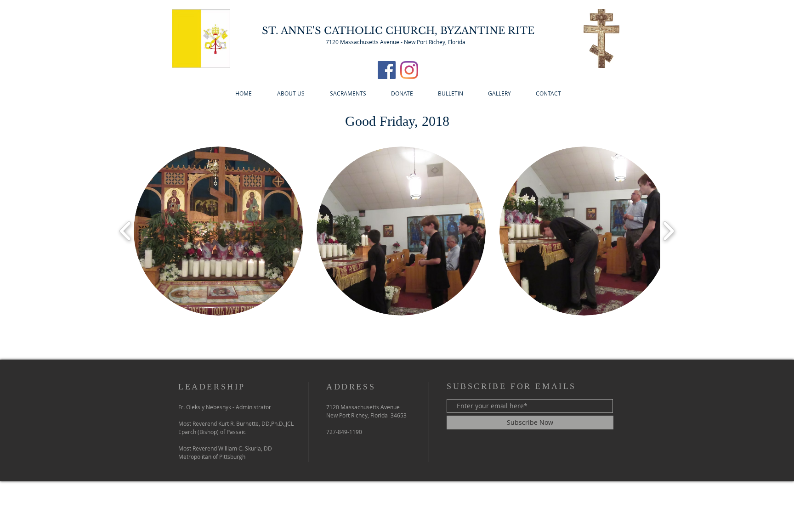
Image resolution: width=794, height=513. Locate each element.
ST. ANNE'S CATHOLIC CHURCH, (351, 31)
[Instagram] (409, 70)
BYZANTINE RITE (487, 31)
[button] (218, 231)
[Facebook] (387, 70)
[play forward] (668, 231)
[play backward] (125, 231)
